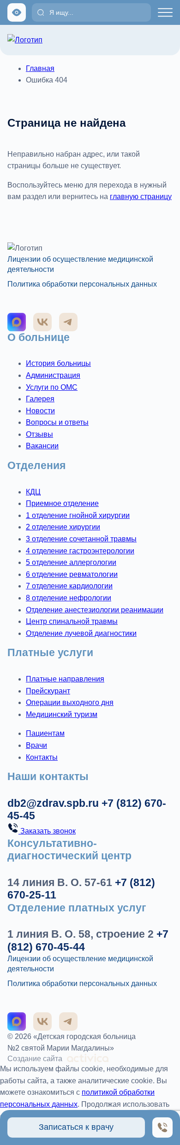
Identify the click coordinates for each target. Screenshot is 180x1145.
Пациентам (45, 733)
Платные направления (65, 679)
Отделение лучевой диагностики (81, 633)
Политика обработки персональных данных (82, 284)
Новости (40, 411)
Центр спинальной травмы (72, 621)
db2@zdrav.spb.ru (53, 803)
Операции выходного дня (70, 702)
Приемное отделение (62, 503)
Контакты (42, 757)
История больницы (58, 363)
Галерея (40, 399)
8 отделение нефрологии (68, 598)
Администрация (53, 375)
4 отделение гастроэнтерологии (80, 551)
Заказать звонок (47, 831)
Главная (40, 68)
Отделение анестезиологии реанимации (94, 610)
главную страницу (141, 196)
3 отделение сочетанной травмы (81, 539)
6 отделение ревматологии (72, 574)
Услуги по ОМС (52, 387)
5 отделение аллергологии (71, 562)
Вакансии (42, 446)
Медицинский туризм (61, 714)
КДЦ (33, 492)
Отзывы (39, 434)
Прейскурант (48, 691)
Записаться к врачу (76, 1127)
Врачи (36, 745)
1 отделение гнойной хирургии (78, 515)
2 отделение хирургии (63, 527)
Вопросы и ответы (57, 422)
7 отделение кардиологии (69, 586)
